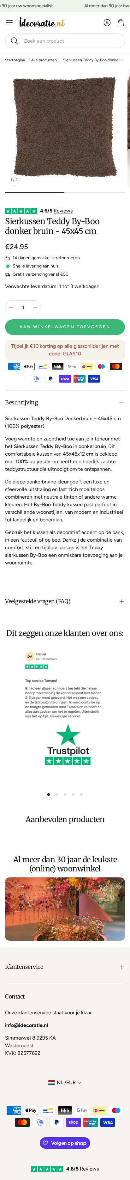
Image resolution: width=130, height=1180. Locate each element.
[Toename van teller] (35, 307)
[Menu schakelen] (9, 22)
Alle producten (44, 60)
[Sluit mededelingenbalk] (123, 4)
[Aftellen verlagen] (11, 307)
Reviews (63, 211)
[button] (65, 41)
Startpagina (15, 60)
